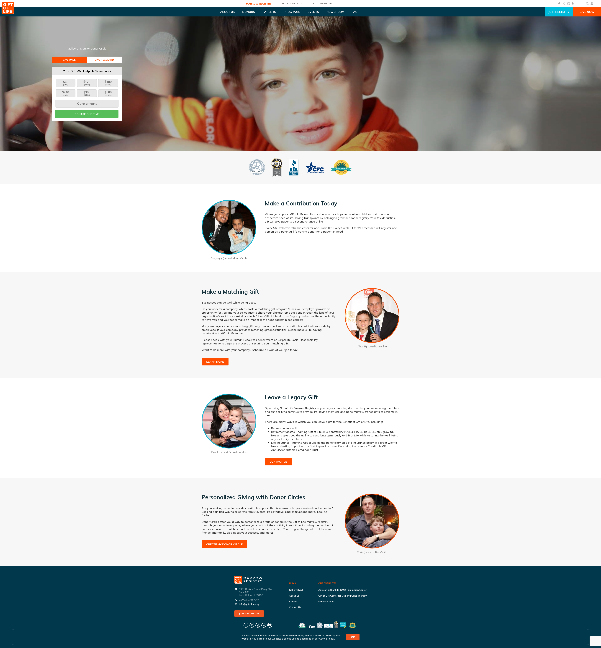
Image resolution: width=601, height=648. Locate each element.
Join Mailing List (249, 613)
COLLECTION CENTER (291, 3)
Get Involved (296, 589)
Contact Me (278, 461)
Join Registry (558, 12)
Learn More (215, 361)
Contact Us (295, 607)
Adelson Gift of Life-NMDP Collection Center (342, 589)
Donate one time (86, 114)
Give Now (587, 12)
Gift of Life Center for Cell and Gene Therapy (342, 595)
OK (353, 637)
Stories (293, 601)
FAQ (354, 12)
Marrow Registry (258, 3)
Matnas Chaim (326, 601)
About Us (294, 595)
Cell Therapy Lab (322, 3)
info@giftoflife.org (249, 604)
